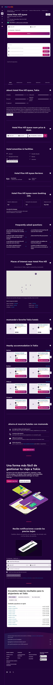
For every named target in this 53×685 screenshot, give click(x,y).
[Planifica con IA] (2, 19)
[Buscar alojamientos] (2, 13)
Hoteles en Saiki (11, 613)
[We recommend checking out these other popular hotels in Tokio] (50, 320)
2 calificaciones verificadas (21, 22)
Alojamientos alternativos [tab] (23, 597)
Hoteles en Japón (25, 10)
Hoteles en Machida (12, 615)
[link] (21, 360)
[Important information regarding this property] (50, 194)
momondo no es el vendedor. (15, 639)
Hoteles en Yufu (11, 617)
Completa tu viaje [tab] (13, 600)
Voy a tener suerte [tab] (36, 597)
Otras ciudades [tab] (12, 597)
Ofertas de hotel (10, 10)
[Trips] (2, 22)
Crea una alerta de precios (28, 443)
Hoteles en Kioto (11, 610)
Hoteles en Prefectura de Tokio (34, 10)
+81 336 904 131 (10, 20)
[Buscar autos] (2, 16)
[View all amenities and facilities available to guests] (50, 149)
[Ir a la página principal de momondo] (9, 6)
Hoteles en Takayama (12, 624)
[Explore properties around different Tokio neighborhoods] (50, 345)
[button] (2, 6)
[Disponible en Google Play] (43, 656)
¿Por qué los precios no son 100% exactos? (18, 644)
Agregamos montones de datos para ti (17, 641)
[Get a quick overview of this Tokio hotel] (50, 90)
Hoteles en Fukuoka (12, 619)
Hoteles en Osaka (11, 606)
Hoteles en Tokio (45, 10)
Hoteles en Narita (11, 622)
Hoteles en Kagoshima (12, 608)
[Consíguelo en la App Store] (43, 659)
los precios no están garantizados (37, 635)
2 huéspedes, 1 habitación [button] (14, 30)
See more (48, 350)
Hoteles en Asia (17, 10)
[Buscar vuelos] (2, 11)
